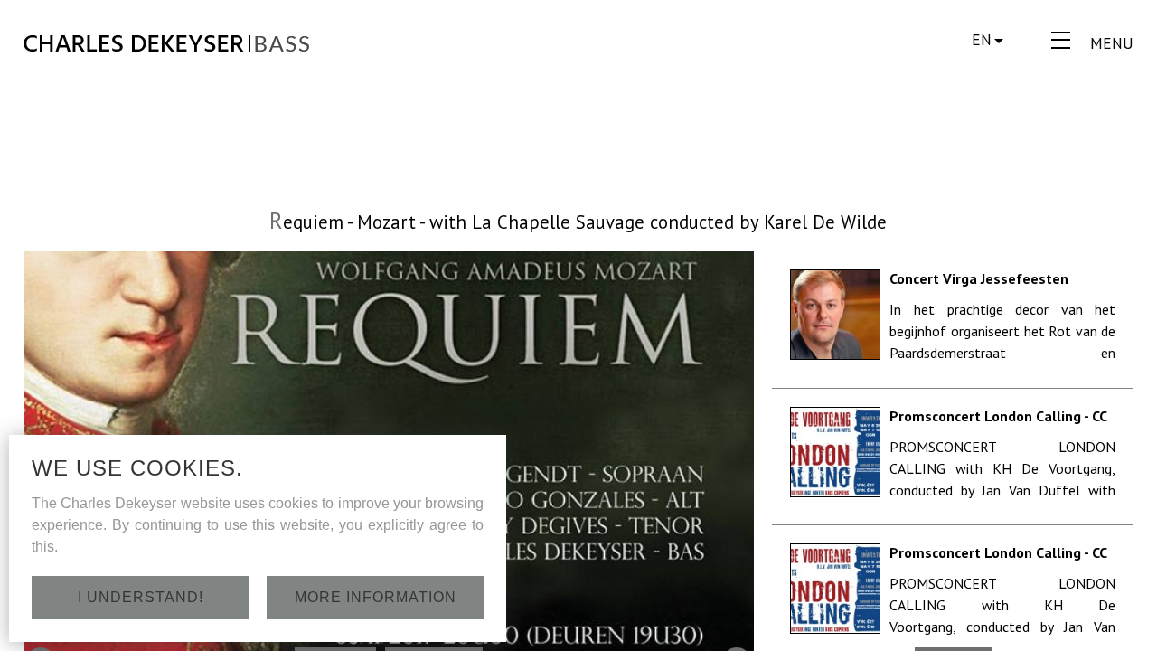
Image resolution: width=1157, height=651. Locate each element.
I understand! (140, 597)
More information (375, 597)
